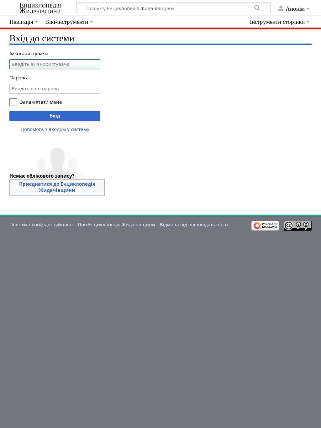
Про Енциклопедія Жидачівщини (116, 224)
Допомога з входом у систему (55, 129)
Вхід (55, 115)
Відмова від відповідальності (194, 224)
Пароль (18, 77)
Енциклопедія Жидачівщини (40, 8)
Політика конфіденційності (41, 224)
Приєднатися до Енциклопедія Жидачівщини (57, 187)
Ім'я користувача (29, 53)
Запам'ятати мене (41, 102)
